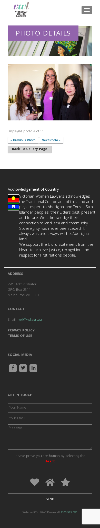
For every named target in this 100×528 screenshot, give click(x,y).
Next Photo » (51, 140)
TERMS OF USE (20, 336)
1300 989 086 (69, 513)
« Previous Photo (23, 140)
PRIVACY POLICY (21, 330)
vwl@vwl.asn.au (30, 320)
